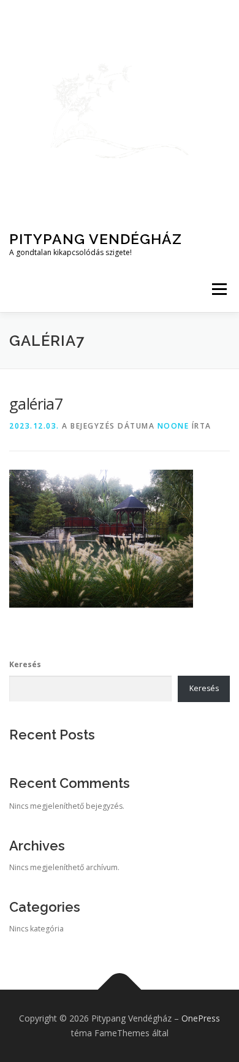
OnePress (200, 1018)
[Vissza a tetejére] (120, 990)
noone (173, 426)
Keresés (25, 664)
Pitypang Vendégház (95, 239)
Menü (218, 289)
